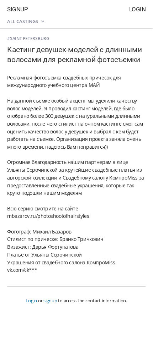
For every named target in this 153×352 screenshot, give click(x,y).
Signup (17, 9)
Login (137, 9)
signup (50, 300)
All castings (23, 21)
